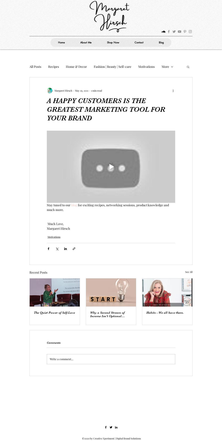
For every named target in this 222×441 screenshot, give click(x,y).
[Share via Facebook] (48, 248)
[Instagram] (190, 31)
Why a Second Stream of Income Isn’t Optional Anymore (107, 314)
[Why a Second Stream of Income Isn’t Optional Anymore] (111, 292)
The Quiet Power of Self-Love (54, 312)
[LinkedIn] (116, 427)
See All (189, 272)
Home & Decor (76, 67)
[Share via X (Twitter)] (57, 248)
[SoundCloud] (163, 31)
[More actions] (173, 90)
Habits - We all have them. (165, 312)
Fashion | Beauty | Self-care (112, 67)
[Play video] (111, 167)
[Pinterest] (185, 31)
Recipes (53, 67)
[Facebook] (169, 31)
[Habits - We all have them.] (167, 292)
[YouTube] (179, 31)
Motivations (146, 67)
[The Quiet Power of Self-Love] (55, 292)
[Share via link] (74, 248)
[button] (188, 66)
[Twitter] (174, 31)
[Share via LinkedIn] (65, 248)
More (165, 67)
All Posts (35, 67)
